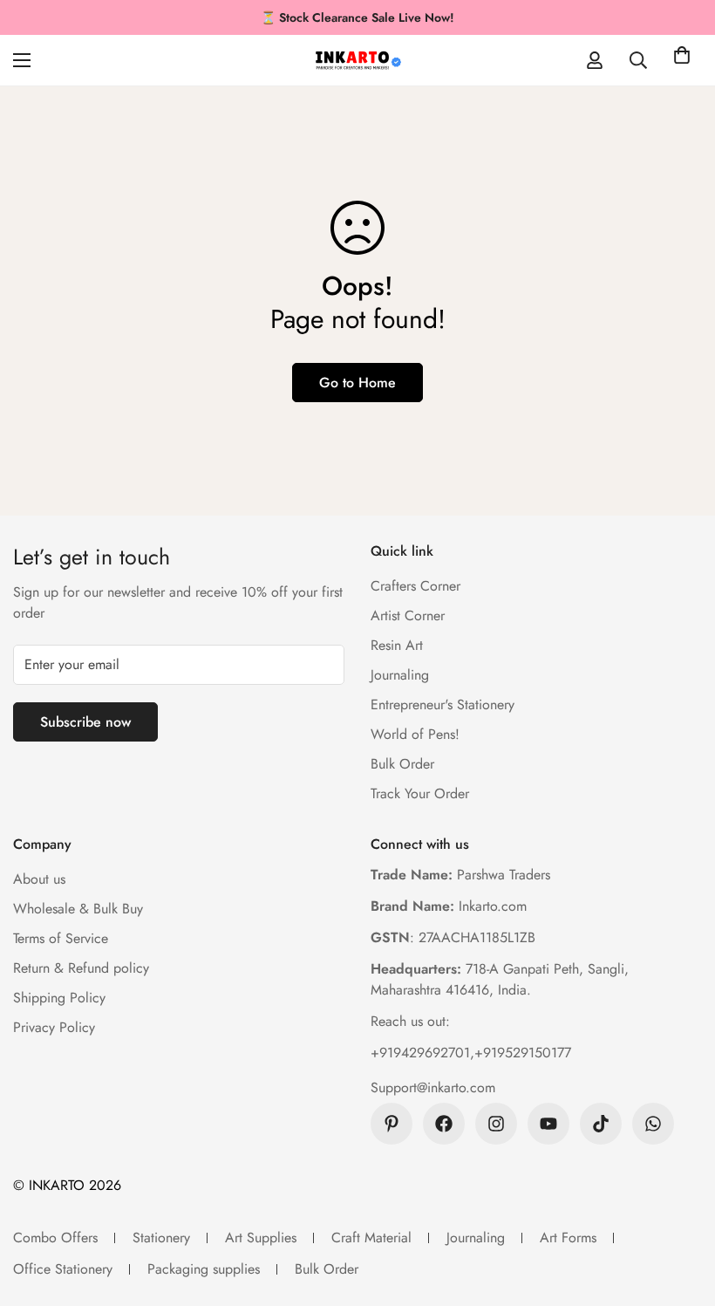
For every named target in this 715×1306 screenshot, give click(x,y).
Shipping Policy (59, 998)
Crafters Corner (415, 586)
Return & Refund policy (81, 968)
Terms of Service (60, 938)
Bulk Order (402, 764)
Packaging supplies (203, 1269)
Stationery (161, 1237)
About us (39, 879)
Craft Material (371, 1237)
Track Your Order (420, 793)
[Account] (595, 60)
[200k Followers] (496, 1124)
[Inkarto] (357, 60)
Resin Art (397, 645)
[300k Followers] (444, 1124)
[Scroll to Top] (681, 1211)
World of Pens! (415, 734)
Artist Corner (408, 615)
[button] (682, 60)
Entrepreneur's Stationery (442, 704)
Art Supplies (260, 1237)
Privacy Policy (54, 1027)
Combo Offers (55, 1237)
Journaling (400, 675)
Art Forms (568, 1237)
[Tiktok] (601, 1124)
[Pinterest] (391, 1124)
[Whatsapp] (653, 1124)
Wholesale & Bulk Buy (78, 909)
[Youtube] (548, 1124)
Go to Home (357, 383)
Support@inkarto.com (433, 1087)
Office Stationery (62, 1269)
